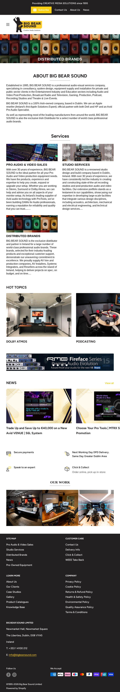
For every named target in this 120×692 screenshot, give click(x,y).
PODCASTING (85, 341)
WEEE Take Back (74, 559)
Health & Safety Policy (78, 596)
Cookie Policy (73, 586)
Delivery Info (72, 549)
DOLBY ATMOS (16, 341)
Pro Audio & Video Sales (19, 544)
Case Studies (13, 591)
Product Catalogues (17, 601)
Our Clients (12, 586)
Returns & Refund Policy (79, 591)
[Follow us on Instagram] (14, 674)
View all (109, 383)
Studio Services (15, 549)
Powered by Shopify (16, 688)
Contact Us (61, 9)
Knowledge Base (15, 606)
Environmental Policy (77, 601)
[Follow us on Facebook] (8, 674)
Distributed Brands (16, 554)
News (86, 9)
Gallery (10, 596)
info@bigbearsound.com (23, 654)
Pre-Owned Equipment (19, 564)
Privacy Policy (73, 581)
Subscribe (43, 9)
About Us (75, 9)
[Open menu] (7, 24)
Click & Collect (73, 554)
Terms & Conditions (76, 612)
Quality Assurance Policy (79, 606)
